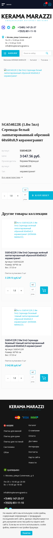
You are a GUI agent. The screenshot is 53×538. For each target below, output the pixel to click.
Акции (9, 426)
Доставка (33, 441)
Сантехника (9, 447)
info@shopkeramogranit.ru (17, 46)
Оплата (32, 436)
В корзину (41, 195)
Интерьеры (34, 446)
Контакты (33, 452)
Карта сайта (34, 457)
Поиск (47, 53)
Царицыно (13, 470)
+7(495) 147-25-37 (27, 27)
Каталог (33, 60)
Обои (6, 452)
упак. (25, 199)
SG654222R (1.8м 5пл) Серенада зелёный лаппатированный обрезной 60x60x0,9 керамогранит (26, 255)
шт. (25, 194)
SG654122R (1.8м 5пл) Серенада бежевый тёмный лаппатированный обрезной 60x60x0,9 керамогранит (24, 343)
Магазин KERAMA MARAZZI (15, 60)
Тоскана (44, 60)
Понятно (26, 533)
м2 (25, 190)
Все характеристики (11, 177)
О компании (34, 430)
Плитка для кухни (12, 436)
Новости (33, 462)
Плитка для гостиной (13, 441)
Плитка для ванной (12, 431)
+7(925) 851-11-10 (27, 31)
